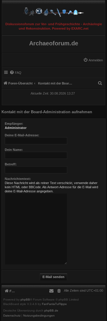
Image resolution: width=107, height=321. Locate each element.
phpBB (25, 299)
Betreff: (11, 164)
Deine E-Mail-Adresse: (22, 135)
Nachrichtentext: (18, 179)
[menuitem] (93, 60)
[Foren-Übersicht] (53, 10)
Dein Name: (14, 149)
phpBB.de (51, 310)
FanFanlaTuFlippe (54, 304)
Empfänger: (14, 123)
